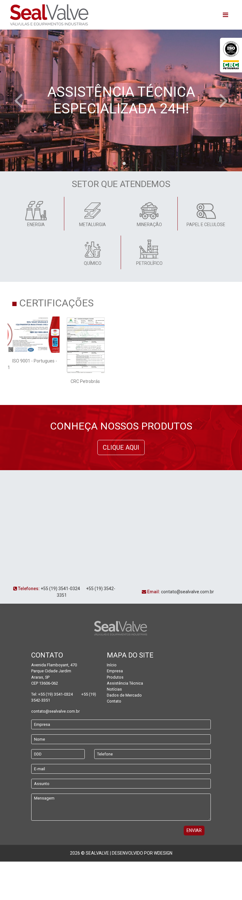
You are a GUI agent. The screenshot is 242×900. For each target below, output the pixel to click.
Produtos (115, 677)
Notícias (114, 689)
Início (112, 665)
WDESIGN (163, 853)
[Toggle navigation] (225, 15)
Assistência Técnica (125, 683)
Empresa (115, 671)
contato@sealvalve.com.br (187, 591)
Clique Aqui (121, 447)
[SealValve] (49, 15)
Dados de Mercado (124, 695)
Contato (114, 701)
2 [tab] (124, 163)
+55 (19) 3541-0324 (60, 588)
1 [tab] (114, 163)
